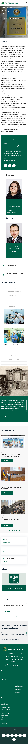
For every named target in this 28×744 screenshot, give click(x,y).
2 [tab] (11, 616)
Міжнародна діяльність (14, 359)
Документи (18, 689)
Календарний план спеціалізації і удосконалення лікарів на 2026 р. (14, 275)
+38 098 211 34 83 (5, 707)
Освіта (2, 682)
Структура (4, 679)
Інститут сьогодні (14, 355)
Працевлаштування (14, 306)
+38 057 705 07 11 (5, 703)
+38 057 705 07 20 (5, 709)
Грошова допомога (14, 302)
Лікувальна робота (14, 363)
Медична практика (6, 688)
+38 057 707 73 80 (5, 713)
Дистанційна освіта (14, 299)
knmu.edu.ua (12, 661)
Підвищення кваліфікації (14, 291)
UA (13, 729)
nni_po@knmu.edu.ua (9, 160)
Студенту (17, 679)
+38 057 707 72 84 (10, 210)
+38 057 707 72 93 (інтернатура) (12, 155)
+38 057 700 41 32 (5, 717)
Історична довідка (14, 351)
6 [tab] (16, 616)
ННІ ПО (2, 450)
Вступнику (17, 676)
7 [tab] (17, 616)
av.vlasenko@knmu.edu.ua (14, 253)
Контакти (17, 692)
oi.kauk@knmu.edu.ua (11, 212)
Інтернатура (14, 288)
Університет (4, 676)
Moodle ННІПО (9, 270)
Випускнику (18, 682)
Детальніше (8, 416)
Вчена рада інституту (12, 265)
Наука (2, 685)
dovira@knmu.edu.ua (6, 722)
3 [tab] (12, 616)
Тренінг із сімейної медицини (10, 519)
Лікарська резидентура (14, 295)
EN (15, 729)
